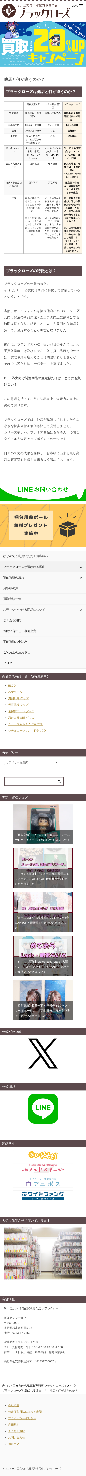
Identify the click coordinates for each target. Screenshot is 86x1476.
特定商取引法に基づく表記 (25, 1411)
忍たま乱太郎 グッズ (21, 717)
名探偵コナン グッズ (21, 711)
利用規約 (13, 1424)
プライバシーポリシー (22, 1418)
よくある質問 (16, 1431)
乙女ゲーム (15, 692)
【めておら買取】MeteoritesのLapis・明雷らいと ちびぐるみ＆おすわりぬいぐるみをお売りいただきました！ (42, 966)
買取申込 (13, 1443)
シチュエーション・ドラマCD (27, 730)
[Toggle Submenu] (81, 567)
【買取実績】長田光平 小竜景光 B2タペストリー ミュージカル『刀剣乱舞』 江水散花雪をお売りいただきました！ (42, 1010)
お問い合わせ (16, 1437)
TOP (39, 1385)
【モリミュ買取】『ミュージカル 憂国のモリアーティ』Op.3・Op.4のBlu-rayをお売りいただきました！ (42, 878)
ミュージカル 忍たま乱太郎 (25, 724)
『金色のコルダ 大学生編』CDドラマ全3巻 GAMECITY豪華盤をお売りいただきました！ (42, 922)
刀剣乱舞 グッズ (18, 698)
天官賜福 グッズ (18, 704)
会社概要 (13, 1405)
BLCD (12, 685)
